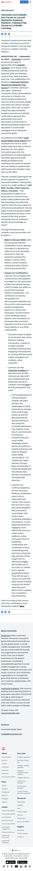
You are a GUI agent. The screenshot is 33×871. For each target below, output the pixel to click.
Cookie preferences (11, 858)
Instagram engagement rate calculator (22, 772)
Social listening (6, 817)
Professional (5, 792)
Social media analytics (8, 814)
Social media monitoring (6, 836)
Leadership (5, 767)
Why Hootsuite (6, 757)
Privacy (26, 856)
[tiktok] (30, 866)
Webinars (20, 815)
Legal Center (8, 856)
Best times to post (7, 820)
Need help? (20, 830)
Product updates (22, 833)
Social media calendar (8, 824)
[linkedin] (6, 34)
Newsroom (5, 773)
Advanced (5, 795)
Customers (5, 770)
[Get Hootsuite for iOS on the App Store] (11, 862)
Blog (18, 808)
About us (4, 760)
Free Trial (24, 2)
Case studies (21, 802)
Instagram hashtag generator (23, 766)
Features (4, 802)
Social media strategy (8, 810)
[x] (11, 866)
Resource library (22, 812)
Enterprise (5, 799)
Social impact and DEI (8, 777)
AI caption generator (23, 757)
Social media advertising (6, 841)
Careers (4, 764)
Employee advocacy (8, 832)
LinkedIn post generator (21, 782)
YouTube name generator (22, 787)
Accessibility (23, 858)
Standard (4, 789)
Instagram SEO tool (23, 778)
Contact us (20, 837)
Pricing (4, 785)
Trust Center (18, 856)
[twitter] (9, 34)
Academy (20, 805)
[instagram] (3, 866)
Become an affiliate (23, 821)
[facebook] (2, 34)
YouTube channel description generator (23, 792)
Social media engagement (6, 828)
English (16, 850)
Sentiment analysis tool (23, 761)
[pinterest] (25, 866)
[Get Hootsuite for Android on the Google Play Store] (22, 862)
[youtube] (16, 866)
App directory (21, 818)
